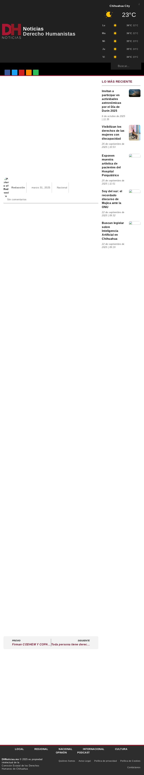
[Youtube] (21, 72)
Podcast (83, 752)
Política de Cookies (130, 761)
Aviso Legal (85, 761)
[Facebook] (7, 72)
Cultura (121, 749)
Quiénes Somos (67, 761)
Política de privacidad (105, 761)
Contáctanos (133, 767)
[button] (45, 66)
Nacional (62, 187)
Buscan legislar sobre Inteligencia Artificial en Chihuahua (113, 231)
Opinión (61, 752)
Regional (41, 749)
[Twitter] (14, 72)
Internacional (93, 749)
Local (19, 749)
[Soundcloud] (29, 72)
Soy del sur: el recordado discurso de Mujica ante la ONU (112, 199)
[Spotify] (36, 72)
